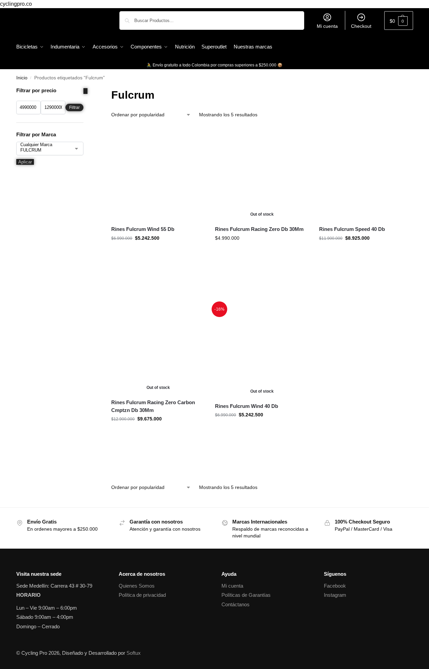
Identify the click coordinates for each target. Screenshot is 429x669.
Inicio (21, 77)
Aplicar (25, 161)
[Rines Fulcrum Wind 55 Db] (158, 173)
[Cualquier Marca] (45, 144)
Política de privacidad (142, 595)
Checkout (361, 26)
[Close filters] (85, 91)
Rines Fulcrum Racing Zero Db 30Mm (259, 229)
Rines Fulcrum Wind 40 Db (246, 406)
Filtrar (74, 107)
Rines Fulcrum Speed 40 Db (352, 229)
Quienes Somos (137, 586)
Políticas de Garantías (246, 595)
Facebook (335, 586)
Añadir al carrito (158, 294)
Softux (133, 653)
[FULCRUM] (45, 150)
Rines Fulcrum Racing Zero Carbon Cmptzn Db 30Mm (153, 406)
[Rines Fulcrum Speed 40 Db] (366, 173)
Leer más (262, 294)
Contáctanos (235, 604)
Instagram (335, 595)
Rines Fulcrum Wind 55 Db (142, 229)
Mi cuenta (327, 26)
